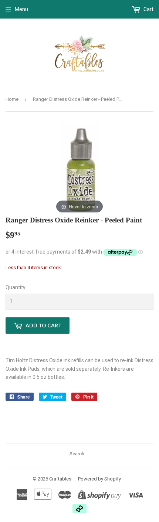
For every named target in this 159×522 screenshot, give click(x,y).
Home (12, 99)
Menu (21, 9)
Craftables (60, 479)
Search (77, 453)
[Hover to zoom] (79, 169)
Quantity (16, 287)
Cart (147, 9)
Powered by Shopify (99, 479)
